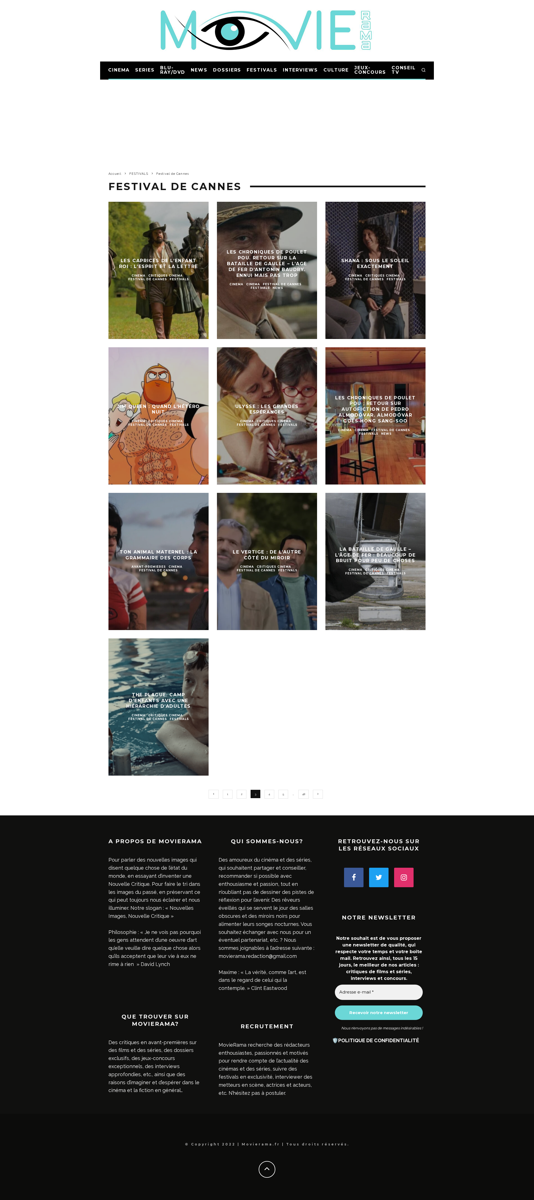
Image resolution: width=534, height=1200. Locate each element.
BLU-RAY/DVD (172, 70)
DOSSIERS (227, 70)
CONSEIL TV (404, 70)
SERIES (145, 70)
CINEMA (119, 70)
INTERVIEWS (300, 70)
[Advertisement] (267, 121)
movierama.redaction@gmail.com (258, 956)
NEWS (199, 70)
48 (303, 794)
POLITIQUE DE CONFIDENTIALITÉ (378, 1040)
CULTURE (336, 70)
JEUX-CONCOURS (370, 70)
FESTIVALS (262, 70)
